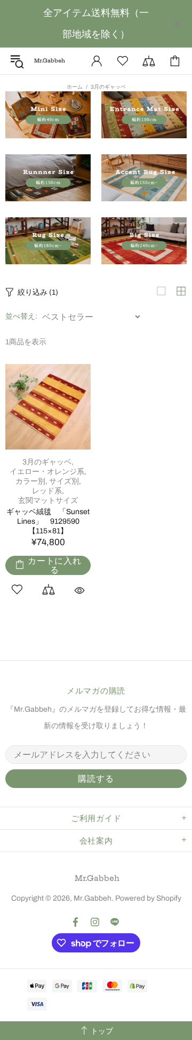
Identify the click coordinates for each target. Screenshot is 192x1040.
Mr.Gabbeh (97, 878)
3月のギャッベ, (48, 462)
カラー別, (31, 481)
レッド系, (48, 491)
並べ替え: (21, 316)
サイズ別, (65, 481)
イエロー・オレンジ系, (48, 472)
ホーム (75, 87)
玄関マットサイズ (48, 501)
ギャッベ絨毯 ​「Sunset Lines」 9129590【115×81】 (48, 521)
